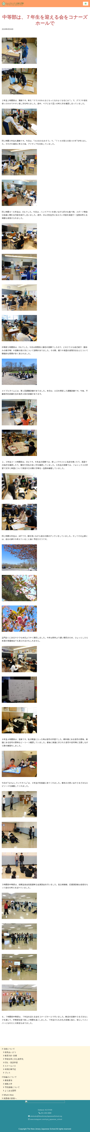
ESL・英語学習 (11, 1063)
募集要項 (8, 1080)
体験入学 (8, 1084)
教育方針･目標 (11, 1056)
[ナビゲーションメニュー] (85, 3)
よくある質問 (10, 1091)
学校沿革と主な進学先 (14, 1059)
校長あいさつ (10, 1052)
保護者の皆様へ (10, 1098)
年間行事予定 (10, 1069)
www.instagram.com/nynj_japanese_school (46, 1119)
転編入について (10, 1077)
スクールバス (10, 1066)
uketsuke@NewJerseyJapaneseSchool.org (46, 1116)
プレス (7, 1073)
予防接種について (12, 1087)
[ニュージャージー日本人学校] (13, 3)
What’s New (9, 1095)
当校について (9, 1049)
